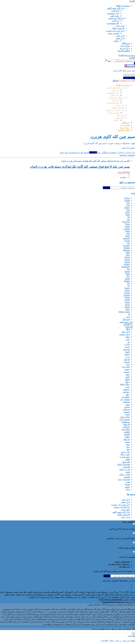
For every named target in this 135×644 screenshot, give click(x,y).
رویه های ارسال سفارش (119, 564)
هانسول (126, 467)
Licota (127, 241)
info (128, 234)
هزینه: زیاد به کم (67, 152)
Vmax (127, 302)
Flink (127, 224)
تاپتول (127, 352)
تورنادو (127, 362)
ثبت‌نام (116, 80)
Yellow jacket (124, 312)
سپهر (127, 404)
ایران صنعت (124, 334)
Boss (128, 215)
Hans (127, 231)
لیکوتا (127, 437)
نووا (128, 449)
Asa (128, 210)
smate (127, 279)
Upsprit (127, 295)
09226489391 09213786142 (111, 599)
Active (127, 198)
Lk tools (126, 245)
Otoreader (125, 267)
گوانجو (127, 432)
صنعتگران (125, 422)
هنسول (127, 477)
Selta (128, 274)
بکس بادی (125, 509)
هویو (128, 482)
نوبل (128, 447)
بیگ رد (127, 344)
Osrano (127, 264)
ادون (128, 317)
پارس (127, 347)
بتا (129, 342)
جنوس (127, 369)
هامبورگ (126, 462)
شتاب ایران (125, 417)
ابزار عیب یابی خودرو (120, 504)
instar (127, 236)
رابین (127, 387)
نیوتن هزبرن (124, 457)
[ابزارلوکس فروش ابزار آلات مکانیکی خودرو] (132, 1)
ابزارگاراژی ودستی (121, 507)
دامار (127, 377)
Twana (127, 293)
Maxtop (126, 250)
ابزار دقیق (125, 502)
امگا (128, 329)
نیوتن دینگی (125, 454)
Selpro (127, 271)
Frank (127, 226)
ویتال (127, 489)
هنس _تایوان (124, 474)
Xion (128, 309)
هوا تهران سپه (124, 479)
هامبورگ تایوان (123, 464)
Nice (128, 255)
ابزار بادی (126, 499)
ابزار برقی (125, 517)
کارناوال (126, 424)
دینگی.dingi (125, 384)
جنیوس (126, 372)
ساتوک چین (125, 399)
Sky (128, 276)
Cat (128, 219)
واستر (127, 487)
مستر (127, 442)
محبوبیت (112, 152)
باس (128, 339)
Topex (127, 288)
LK (128, 243)
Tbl (128, 283)
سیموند (127, 412)
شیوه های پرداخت (122, 561)
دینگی (127, 382)
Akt (128, 203)
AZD (127, 212)
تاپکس (127, 354)
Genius (127, 229)
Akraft (127, 200)
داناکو (127, 379)
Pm (128, 269)
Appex (127, 207)
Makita (127, 248)
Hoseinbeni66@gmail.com (113, 602)
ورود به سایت (129, 78)
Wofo (127, 305)
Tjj (128, 286)
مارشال (126, 439)
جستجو (106, 188)
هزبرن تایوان (124, 469)
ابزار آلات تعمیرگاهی (121, 512)
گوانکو (127, 434)
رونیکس (126, 392)
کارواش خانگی (123, 514)
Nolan (127, 257)
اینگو (128, 337)
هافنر (127, 459)
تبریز (128, 357)
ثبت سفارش (124, 566)
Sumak (127, 281)
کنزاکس (126, 427)
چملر (127, 374)
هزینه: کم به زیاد (82, 152)
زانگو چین (125, 397)
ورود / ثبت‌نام (129, 75)
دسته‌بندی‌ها (130, 55)
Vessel (127, 300)
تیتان (128, 364)
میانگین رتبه (103, 152)
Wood (127, 307)
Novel (127, 260)
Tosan (127, 290)
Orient (127, 262)
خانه (133, 143)
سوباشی (126, 409)
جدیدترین (93, 152)
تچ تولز (127, 359)
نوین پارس (125, 452)
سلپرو (127, 407)
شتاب (127, 414)
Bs (128, 217)
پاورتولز (126, 349)
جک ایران (126, 367)
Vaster (127, 297)
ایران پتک (126, 332)
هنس (127, 472)
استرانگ (126, 319)
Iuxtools (126, 238)
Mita (128, 252)
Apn (128, 205)
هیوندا (127, 484)
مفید (128, 444)
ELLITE (126, 222)
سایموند (126, 402)
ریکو (128, 394)
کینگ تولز (126, 429)
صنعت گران (124, 419)
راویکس (126, 389)
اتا (129, 314)
